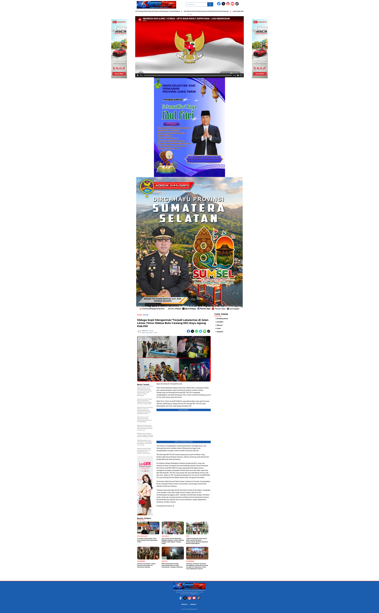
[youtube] (233, 5)
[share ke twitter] (193, 332)
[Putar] (138, 75)
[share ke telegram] (201, 332)
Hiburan (219, 325)
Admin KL (145, 330)
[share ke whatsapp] (197, 332)
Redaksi (184, 604)
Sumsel (145, 315)
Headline (220, 322)
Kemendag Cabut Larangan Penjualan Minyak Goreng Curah (220, 11)
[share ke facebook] (189, 332)
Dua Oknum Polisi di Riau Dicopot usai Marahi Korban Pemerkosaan (173, 11)
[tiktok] (237, 5)
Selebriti (220, 332)
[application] (189, 46)
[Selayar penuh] (241, 75)
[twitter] (224, 5)
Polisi (219, 328)
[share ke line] (205, 332)
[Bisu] (238, 75)
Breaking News (222, 318)
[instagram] (228, 5)
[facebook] (219, 5)
